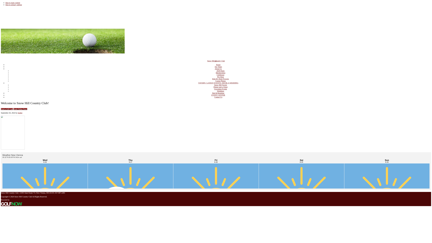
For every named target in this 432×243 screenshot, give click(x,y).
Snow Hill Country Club (216, 61)
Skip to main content (12, 3)
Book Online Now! (20, 109)
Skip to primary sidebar (13, 5)
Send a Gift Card (7, 109)
